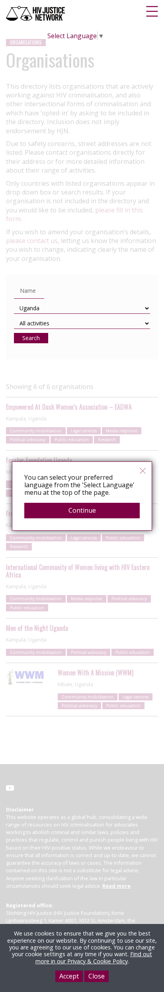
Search (31, 338)
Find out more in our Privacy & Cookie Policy (93, 957)
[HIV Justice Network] (36, 13)
